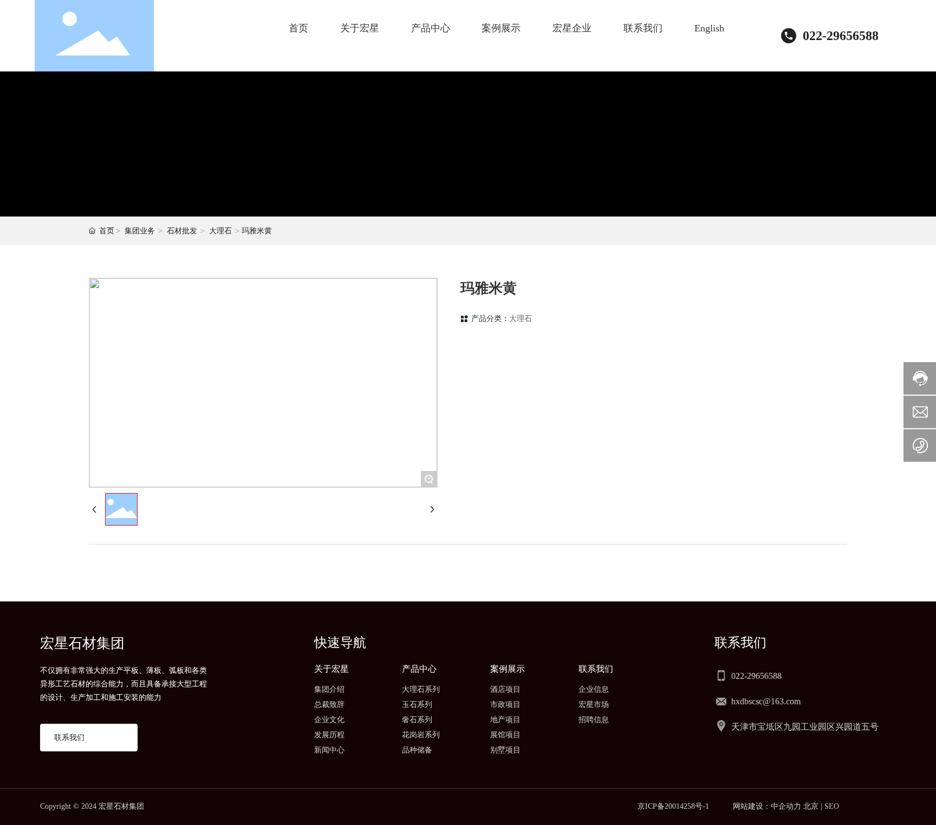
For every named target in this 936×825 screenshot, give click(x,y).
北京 (810, 806)
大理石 (220, 231)
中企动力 (786, 806)
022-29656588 (841, 36)
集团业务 (140, 231)
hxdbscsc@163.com (766, 701)
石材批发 (182, 231)
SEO (831, 806)
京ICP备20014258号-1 (673, 806)
